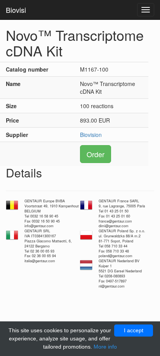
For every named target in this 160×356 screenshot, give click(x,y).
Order (95, 154)
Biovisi (16, 10)
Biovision (91, 135)
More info (105, 347)
